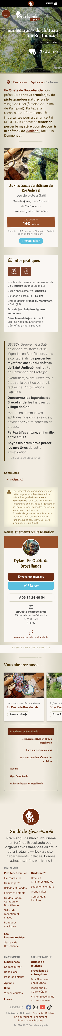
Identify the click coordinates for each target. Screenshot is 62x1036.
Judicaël (32, 131)
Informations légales (30, 1020)
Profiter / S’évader (15, 873)
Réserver (33, 586)
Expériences (12, 961)
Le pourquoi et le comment (30, 1016)
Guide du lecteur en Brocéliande (26, 783)
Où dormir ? (38, 873)
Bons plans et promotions (39, 750)
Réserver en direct (31, 240)
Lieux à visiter (12, 878)
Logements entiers (42, 886)
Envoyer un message (31, 577)
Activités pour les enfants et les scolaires (36, 759)
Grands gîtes (38, 891)
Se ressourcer (13, 966)
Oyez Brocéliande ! (19, 776)
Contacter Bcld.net (44, 1013)
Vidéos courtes (13, 993)
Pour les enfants (14, 976)
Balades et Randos (15, 888)
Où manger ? (12, 883)
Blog (7, 988)
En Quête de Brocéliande (23, 90)
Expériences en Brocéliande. (24, 731)
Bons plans (11, 971)
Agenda (14, 768)
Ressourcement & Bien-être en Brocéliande (36, 740)
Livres (8, 999)
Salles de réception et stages (11, 913)
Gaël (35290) (16, 479)
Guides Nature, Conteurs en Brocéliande (13, 901)
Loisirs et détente (14, 893)
